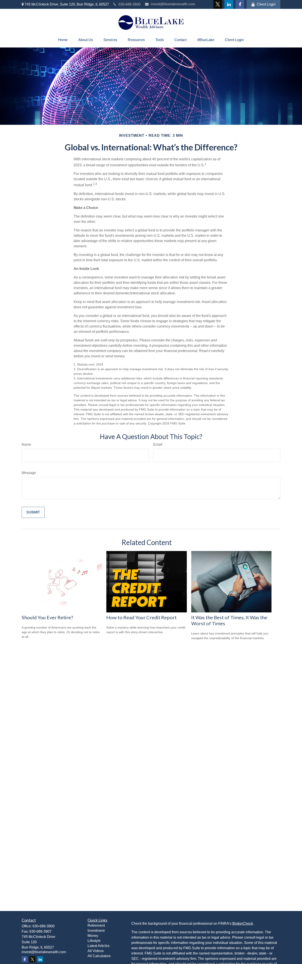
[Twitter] (217, 4)
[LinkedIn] (228, 4)
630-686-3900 (130, 4)
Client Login (266, 4)
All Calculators (99, 956)
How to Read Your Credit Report (141, 617)
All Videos (96, 951)
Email (157, 444)
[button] (63, 40)
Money (93, 935)
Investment (96, 930)
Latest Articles (98, 946)
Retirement (96, 925)
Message (29, 473)
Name (26, 444)
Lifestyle (94, 941)
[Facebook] (239, 4)
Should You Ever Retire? (47, 617)
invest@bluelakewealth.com (173, 4)
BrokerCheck (242, 923)
